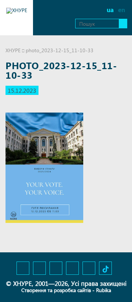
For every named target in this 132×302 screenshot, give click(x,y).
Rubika (103, 290)
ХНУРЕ (13, 50)
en (121, 10)
